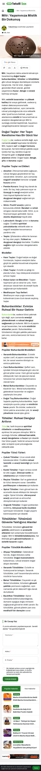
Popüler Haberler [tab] (11, 689)
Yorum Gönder (10, 679)
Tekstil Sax (12, 27)
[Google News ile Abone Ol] (10, 62)
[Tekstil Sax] (16, 3)
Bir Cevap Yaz (10, 621)
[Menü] (3, 3)
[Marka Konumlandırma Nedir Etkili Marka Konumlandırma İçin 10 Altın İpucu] (20, 697)
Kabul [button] (36, 768)
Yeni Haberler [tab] (29, 689)
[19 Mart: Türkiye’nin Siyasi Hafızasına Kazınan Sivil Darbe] (20, 721)
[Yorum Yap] (4, 68)
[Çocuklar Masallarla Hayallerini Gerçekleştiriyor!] (20, 745)
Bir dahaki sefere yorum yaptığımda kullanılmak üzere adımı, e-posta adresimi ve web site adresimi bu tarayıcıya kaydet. (20, 671)
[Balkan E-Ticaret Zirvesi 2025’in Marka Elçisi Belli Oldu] (20, 733)
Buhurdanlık (7, 314)
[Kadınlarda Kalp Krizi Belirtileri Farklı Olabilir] (20, 709)
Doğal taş (6, 140)
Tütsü (4, 426)
